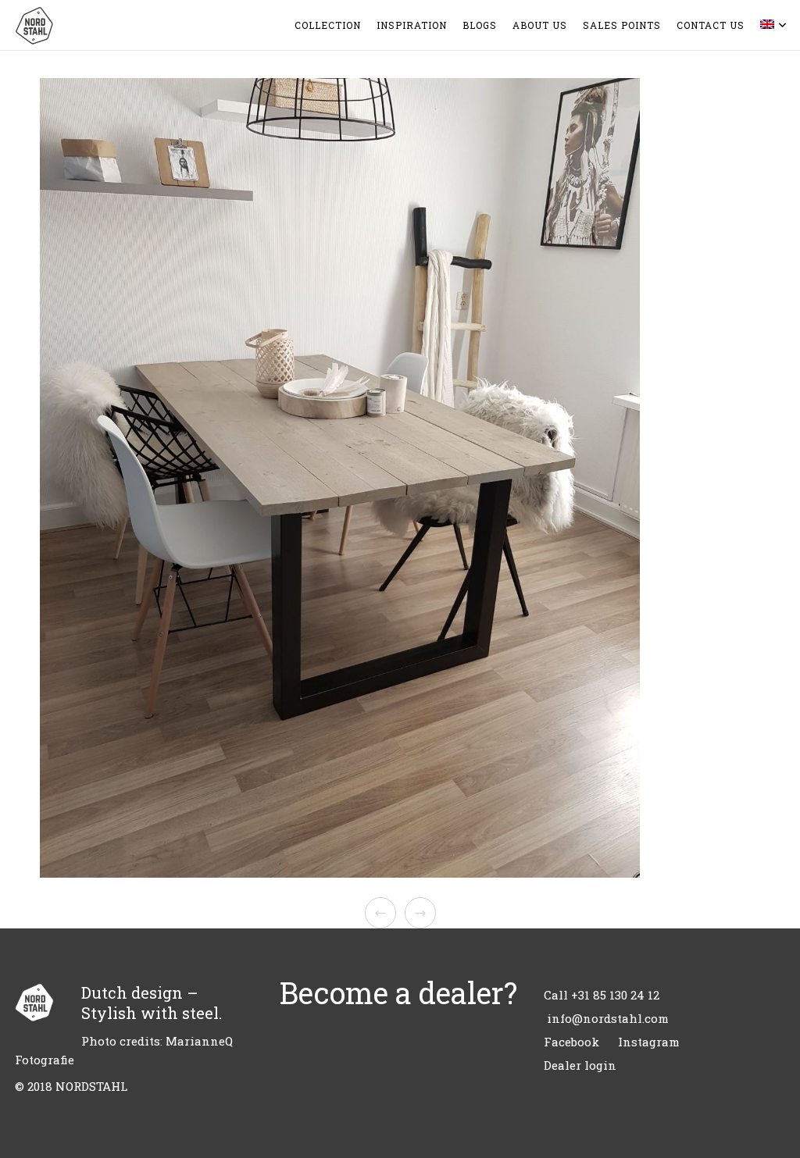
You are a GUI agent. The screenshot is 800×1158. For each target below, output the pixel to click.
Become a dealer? (398, 992)
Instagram (649, 1041)
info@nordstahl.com (608, 1018)
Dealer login (580, 1065)
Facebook (571, 1041)
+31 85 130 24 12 (615, 995)
